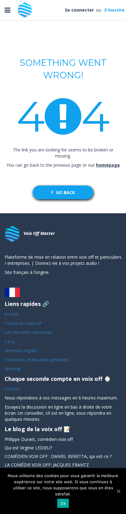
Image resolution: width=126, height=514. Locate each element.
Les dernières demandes (29, 332)
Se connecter (80, 10)
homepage (108, 165)
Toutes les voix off (23, 323)
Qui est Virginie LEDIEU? (28, 448)
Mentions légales (21, 350)
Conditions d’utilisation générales (38, 360)
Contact (12, 389)
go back (65, 192)
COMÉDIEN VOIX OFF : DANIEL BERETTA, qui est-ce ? (58, 456)
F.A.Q (10, 341)
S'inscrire (113, 10)
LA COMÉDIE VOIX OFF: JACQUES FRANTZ (47, 465)
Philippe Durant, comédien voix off (39, 439)
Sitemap (13, 369)
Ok (63, 503)
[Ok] (118, 491)
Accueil (11, 314)
